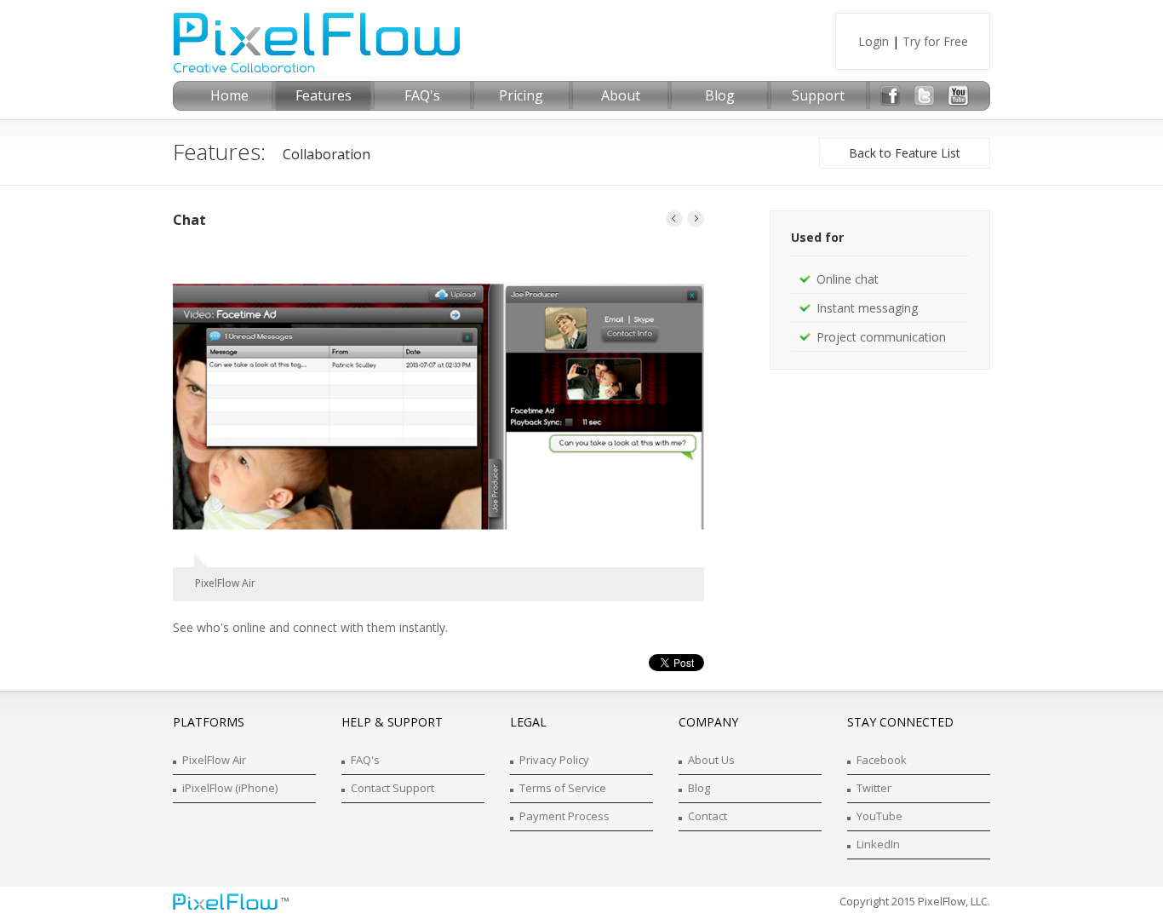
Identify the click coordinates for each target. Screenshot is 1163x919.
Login (873, 41)
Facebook (881, 759)
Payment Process (564, 816)
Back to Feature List (904, 153)
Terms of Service (562, 788)
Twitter (873, 788)
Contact (707, 816)
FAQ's (365, 759)
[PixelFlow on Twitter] (924, 95)
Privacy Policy (554, 759)
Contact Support (392, 788)
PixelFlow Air (214, 759)
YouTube (879, 816)
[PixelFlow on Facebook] (890, 95)
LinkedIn (878, 844)
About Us (711, 759)
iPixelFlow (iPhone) (230, 788)
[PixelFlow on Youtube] (958, 95)
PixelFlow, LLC (953, 901)
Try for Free (935, 41)
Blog (699, 788)
